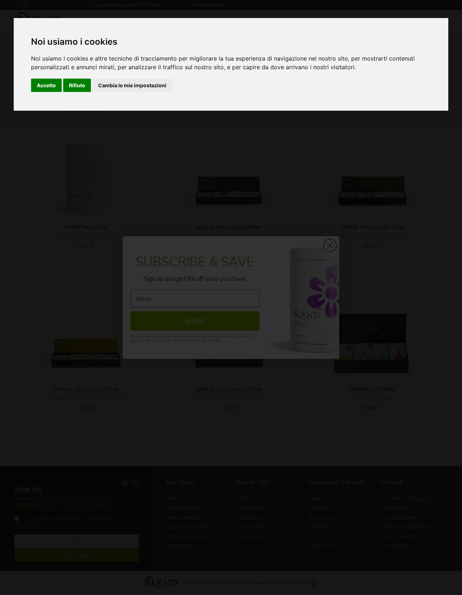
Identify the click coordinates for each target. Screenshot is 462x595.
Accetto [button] (46, 85)
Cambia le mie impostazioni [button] (132, 85)
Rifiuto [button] (77, 85)
